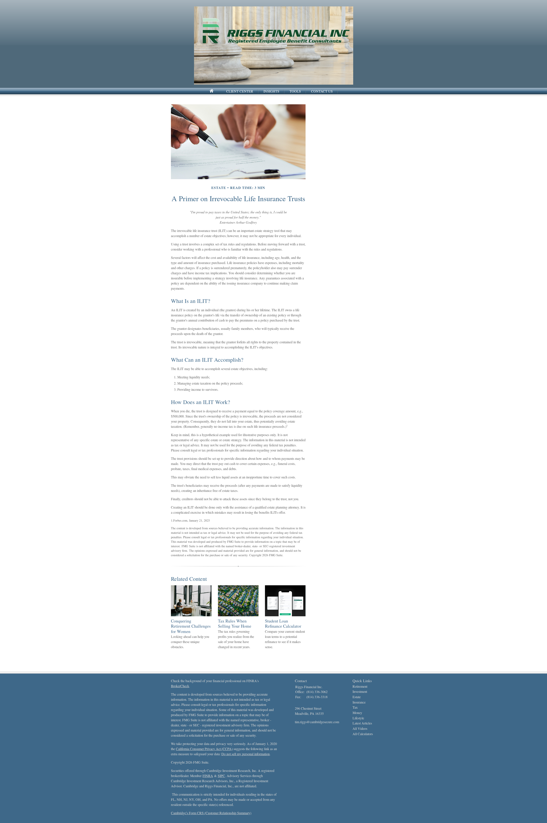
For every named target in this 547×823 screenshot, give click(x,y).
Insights (271, 91)
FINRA (208, 775)
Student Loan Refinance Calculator (283, 623)
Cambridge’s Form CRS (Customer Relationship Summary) (211, 813)
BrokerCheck (180, 686)
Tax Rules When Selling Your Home (234, 623)
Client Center (239, 91)
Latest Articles (362, 723)
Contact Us (322, 91)
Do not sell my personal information (245, 754)
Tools (295, 91)
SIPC (221, 775)
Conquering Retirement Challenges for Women (191, 626)
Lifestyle (358, 718)
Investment (360, 691)
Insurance (359, 702)
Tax (355, 707)
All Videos (360, 728)
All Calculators (363, 734)
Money (357, 712)
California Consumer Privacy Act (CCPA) (204, 748)
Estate (357, 697)
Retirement (360, 686)
